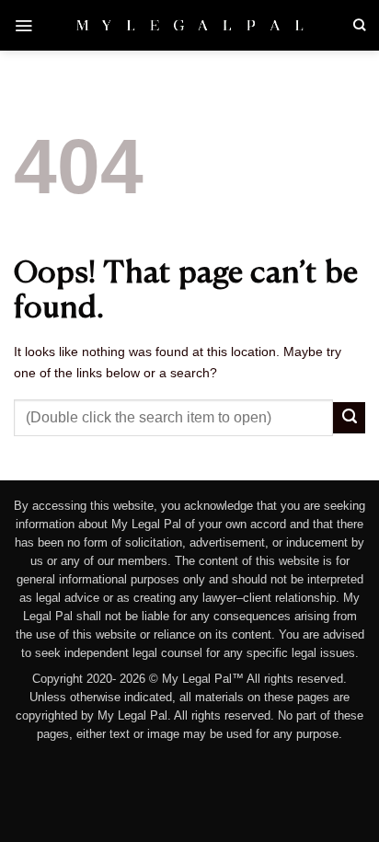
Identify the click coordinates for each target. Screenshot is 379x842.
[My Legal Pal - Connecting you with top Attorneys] (190, 25)
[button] (23, 25)
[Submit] (349, 417)
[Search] (359, 24)
